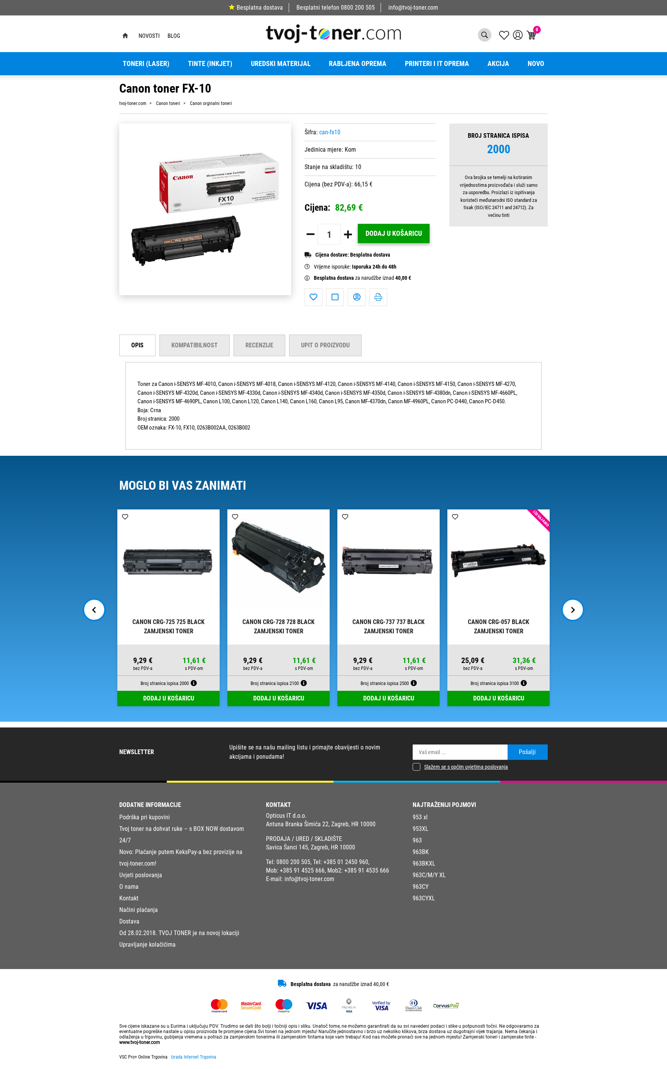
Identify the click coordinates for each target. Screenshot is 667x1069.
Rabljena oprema (357, 63)
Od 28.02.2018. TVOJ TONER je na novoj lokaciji (179, 933)
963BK (421, 852)
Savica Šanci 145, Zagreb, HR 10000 (310, 847)
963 (417, 840)
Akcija (498, 63)
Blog (174, 35)
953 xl (420, 817)
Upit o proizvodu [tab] (325, 345)
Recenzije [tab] (259, 345)
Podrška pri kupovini (144, 817)
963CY (420, 886)
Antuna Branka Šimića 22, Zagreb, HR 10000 (321, 824)
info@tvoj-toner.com (413, 7)
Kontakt (129, 898)
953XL (420, 828)
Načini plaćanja (138, 909)
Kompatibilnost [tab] (194, 345)
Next (572, 609)
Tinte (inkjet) (210, 63)
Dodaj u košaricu (394, 233)
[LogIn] (518, 35)
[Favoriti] (313, 297)
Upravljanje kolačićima (147, 944)
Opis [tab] (137, 345)
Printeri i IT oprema (437, 63)
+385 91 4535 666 (366, 870)
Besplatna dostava (260, 7)
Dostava (129, 921)
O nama (129, 886)
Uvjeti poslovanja (140, 875)
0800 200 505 (358, 7)
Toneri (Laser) (146, 63)
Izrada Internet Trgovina (193, 1057)
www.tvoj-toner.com (139, 1042)
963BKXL (424, 863)
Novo (536, 63)
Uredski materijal (281, 63)
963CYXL (424, 898)
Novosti (149, 35)
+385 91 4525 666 (302, 870)
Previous (94, 609)
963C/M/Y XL (429, 875)
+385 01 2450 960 (345, 862)
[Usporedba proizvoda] (335, 297)
